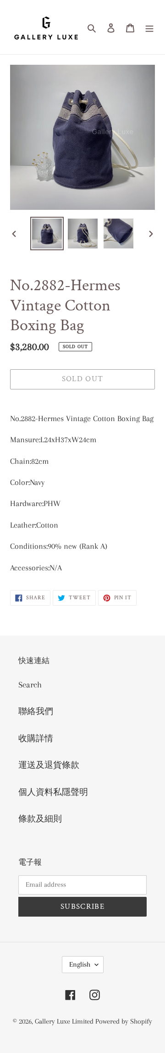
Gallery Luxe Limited (65, 1021)
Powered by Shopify (123, 1021)
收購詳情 (35, 738)
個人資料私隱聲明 (53, 792)
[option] (47, 233)
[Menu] (149, 27)
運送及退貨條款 (48, 765)
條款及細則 (40, 818)
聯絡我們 (35, 711)
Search (30, 684)
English (79, 964)
